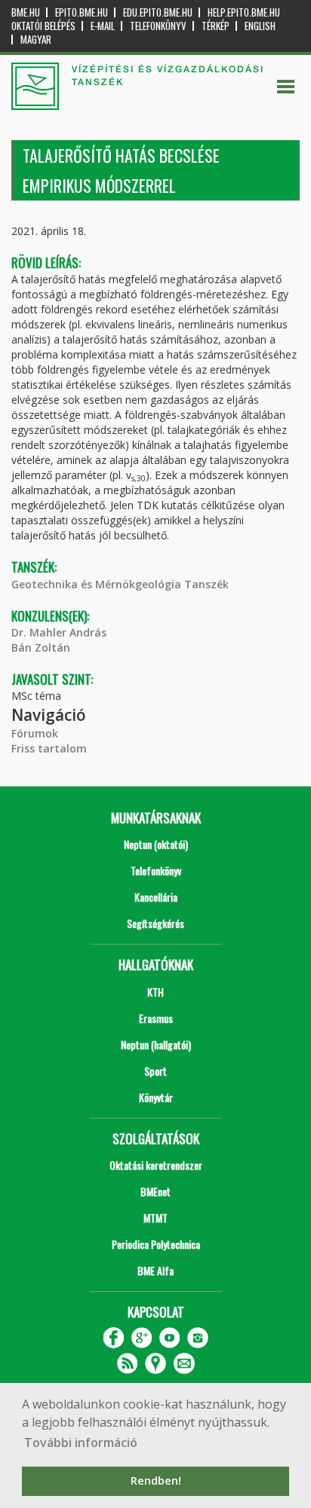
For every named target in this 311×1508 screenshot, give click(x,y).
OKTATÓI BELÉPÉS (43, 26)
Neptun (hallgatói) (156, 1044)
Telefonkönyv (158, 26)
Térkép (215, 26)
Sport (155, 1071)
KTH (155, 992)
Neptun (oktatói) (156, 844)
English (260, 26)
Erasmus (156, 1018)
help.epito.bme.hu (244, 12)
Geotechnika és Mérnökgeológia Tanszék (120, 584)
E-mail (103, 26)
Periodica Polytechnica (156, 1244)
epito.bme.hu (81, 12)
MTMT (155, 1218)
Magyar (35, 39)
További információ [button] (80, 1442)
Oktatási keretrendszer (155, 1165)
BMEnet (155, 1191)
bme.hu (25, 12)
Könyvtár (156, 1097)
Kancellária (155, 897)
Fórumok (34, 733)
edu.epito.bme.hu (157, 12)
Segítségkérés (155, 923)
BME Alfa (155, 1270)
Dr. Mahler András (58, 632)
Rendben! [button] (156, 1480)
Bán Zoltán (40, 647)
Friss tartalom (49, 748)
